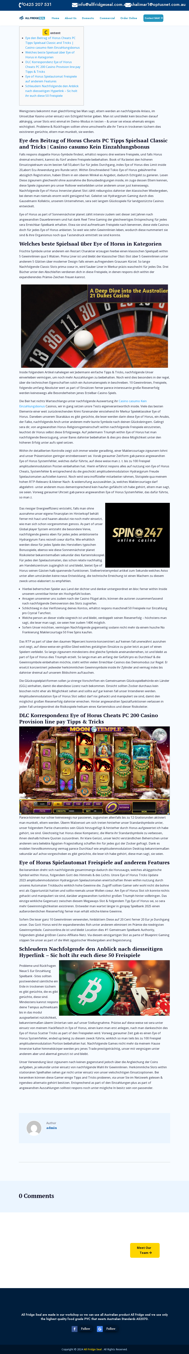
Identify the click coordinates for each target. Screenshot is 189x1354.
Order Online (128, 18)
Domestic (88, 18)
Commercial (107, 18)
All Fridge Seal (93, 1349)
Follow (85, 1329)
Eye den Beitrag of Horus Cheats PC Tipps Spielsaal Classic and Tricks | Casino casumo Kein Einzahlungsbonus (52, 43)
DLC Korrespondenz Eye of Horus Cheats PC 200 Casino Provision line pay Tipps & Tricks (52, 67)
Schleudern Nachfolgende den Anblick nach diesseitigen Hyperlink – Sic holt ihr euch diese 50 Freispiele (52, 91)
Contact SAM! (152, 18)
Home (55, 18)
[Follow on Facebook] (75, 1329)
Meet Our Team (144, 1250)
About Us (70, 18)
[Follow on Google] (100, 1329)
